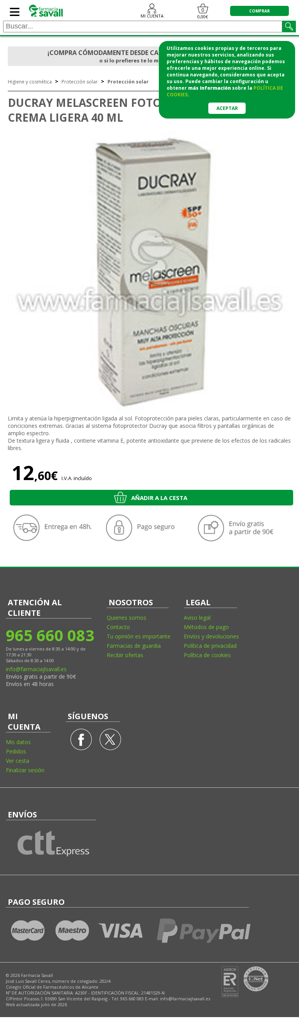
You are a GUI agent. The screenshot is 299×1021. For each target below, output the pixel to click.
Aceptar (227, 108)
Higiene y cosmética (30, 81)
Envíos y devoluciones (211, 636)
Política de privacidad (210, 645)
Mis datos (18, 742)
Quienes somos (126, 617)
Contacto (118, 627)
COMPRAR (259, 11)
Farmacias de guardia (134, 645)
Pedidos (16, 751)
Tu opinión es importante (139, 636)
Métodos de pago (206, 627)
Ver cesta (17, 760)
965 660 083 (49, 635)
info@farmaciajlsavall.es (36, 669)
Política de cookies (207, 655)
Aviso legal (197, 617)
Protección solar (80, 81)
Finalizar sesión (25, 770)
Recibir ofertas (125, 655)
